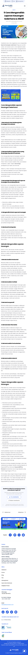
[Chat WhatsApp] (24, 651)
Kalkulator (4, 569)
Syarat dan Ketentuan (7, 583)
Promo (3, 572)
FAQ (2, 577)
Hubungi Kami (5, 580)
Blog (3, 575)
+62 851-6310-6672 (6, 593)
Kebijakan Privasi (5, 585)
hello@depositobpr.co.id (7, 604)
